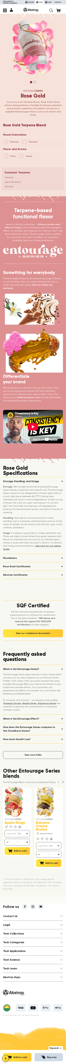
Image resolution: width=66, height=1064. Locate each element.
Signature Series (47, 703)
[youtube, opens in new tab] (41, 906)
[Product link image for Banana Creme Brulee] (45, 802)
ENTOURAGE (33, 91)
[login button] (11, 10)
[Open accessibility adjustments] (5, 1058)
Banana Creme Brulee (42, 826)
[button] (51, 10)
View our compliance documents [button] (33, 633)
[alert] (17, 842)
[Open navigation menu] (5, 10)
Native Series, (29, 703)
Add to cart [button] (20, 1057)
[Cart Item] (59, 10)
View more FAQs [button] (33, 755)
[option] (33, 47)
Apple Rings (14, 822)
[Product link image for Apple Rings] (14, 802)
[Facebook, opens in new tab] (25, 906)
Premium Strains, (13, 703)
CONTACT (58, 2)
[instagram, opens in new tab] (33, 906)
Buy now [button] (51, 1057)
